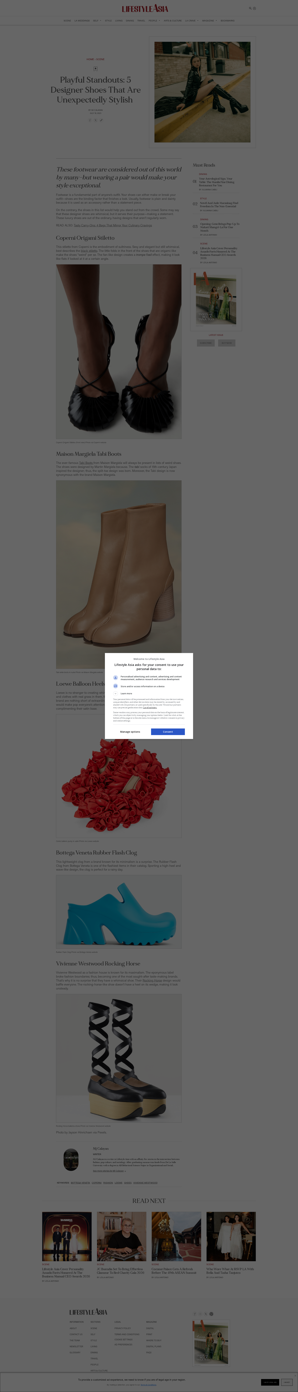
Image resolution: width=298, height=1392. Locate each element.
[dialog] (149, 696)
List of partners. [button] (150, 707)
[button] (149, 693)
